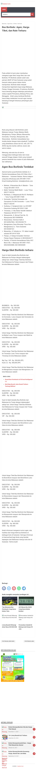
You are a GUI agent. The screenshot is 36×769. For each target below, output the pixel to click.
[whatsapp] (19, 588)
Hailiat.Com (20, 766)
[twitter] (9, 588)
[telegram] (24, 588)
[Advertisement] (18, 52)
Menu (4, 9)
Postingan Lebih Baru (8, 641)
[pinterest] (14, 588)
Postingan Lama (29, 641)
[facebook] (4, 588)
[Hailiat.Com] (5, 4)
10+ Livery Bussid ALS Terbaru (17, 735)
